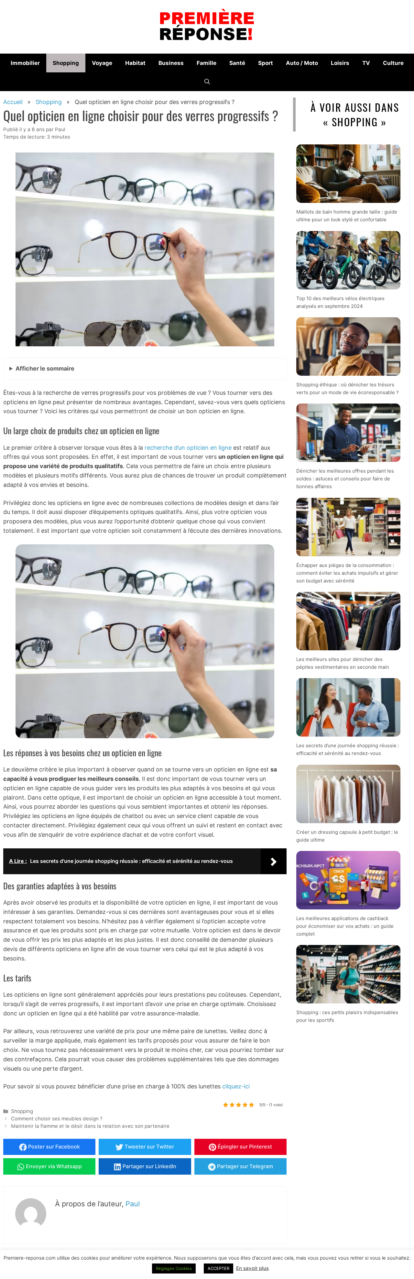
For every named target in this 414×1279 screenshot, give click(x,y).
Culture (393, 63)
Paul (132, 1204)
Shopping (66, 63)
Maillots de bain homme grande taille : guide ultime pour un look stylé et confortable (346, 216)
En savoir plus (252, 1268)
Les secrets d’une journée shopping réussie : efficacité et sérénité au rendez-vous (347, 749)
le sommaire (45, 368)
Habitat (135, 63)
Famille (206, 63)
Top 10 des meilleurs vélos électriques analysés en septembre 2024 (340, 302)
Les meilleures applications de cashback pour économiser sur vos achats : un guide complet (345, 926)
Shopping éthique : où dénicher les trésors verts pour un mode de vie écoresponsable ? (347, 388)
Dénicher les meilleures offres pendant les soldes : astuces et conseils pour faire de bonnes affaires (345, 478)
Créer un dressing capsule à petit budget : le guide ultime (347, 836)
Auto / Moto (302, 63)
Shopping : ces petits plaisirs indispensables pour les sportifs (347, 1016)
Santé (237, 63)
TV (366, 63)
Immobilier (25, 63)
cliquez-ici (236, 1086)
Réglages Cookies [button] (174, 1268)
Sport (265, 63)
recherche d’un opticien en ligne (188, 447)
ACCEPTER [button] (218, 1268)
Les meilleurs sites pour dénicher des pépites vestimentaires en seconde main (342, 663)
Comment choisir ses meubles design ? (57, 1119)
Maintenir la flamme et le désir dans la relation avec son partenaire (90, 1126)
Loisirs (340, 63)
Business (171, 63)
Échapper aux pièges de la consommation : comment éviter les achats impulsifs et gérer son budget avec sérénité (347, 573)
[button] (207, 81)
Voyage (102, 63)
